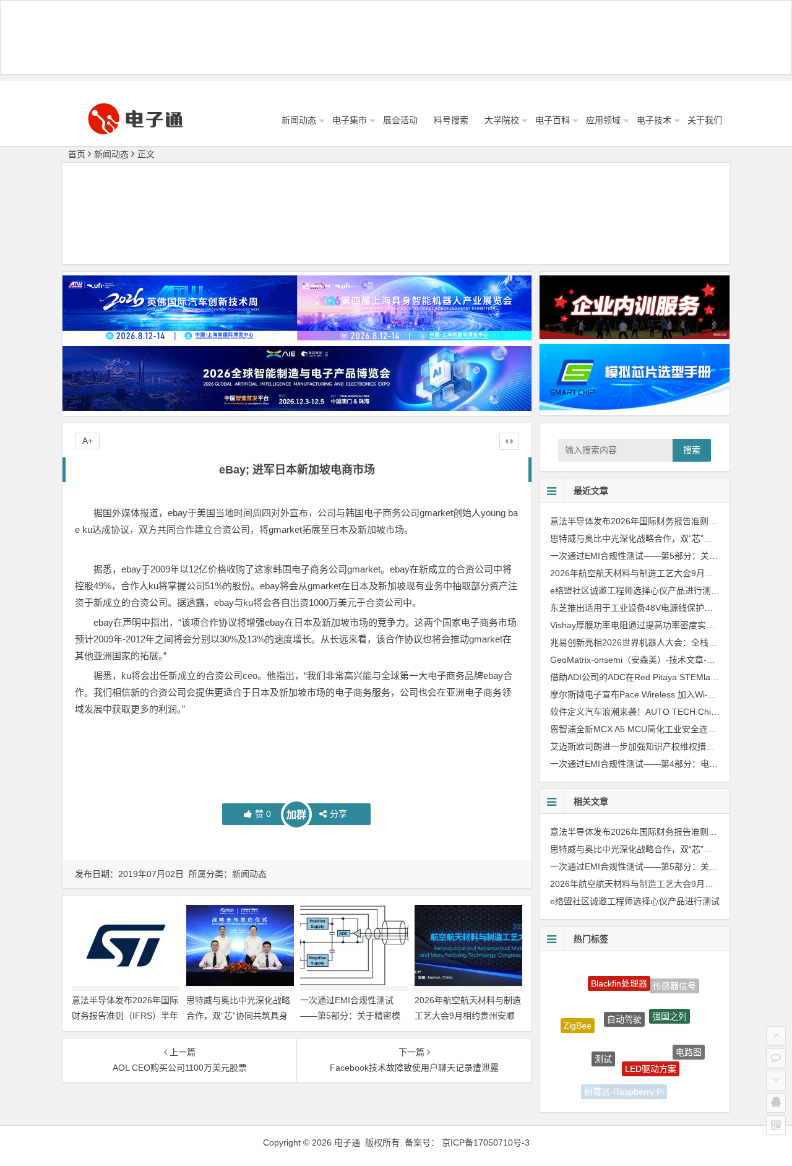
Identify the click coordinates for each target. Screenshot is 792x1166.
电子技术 (654, 120)
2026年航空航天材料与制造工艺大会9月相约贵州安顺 (653, 573)
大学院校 (501, 120)
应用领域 (603, 120)
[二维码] (776, 1125)
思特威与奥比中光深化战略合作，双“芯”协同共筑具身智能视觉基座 (238, 1015)
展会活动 (400, 120)
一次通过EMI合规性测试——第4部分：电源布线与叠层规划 (664, 764)
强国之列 (669, 1000)
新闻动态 (299, 120)
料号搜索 (451, 120)
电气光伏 (667, 1082)
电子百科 (552, 120)
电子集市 (349, 120)
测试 (603, 1041)
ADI (584, 1067)
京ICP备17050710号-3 (486, 1142)
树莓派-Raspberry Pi (624, 1085)
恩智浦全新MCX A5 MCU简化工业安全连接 (633, 729)
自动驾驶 (624, 999)
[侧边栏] (509, 441)
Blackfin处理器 (619, 974)
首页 (76, 154)
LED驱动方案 (650, 1050)
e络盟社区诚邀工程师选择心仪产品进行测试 (635, 590)
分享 (338, 814)
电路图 (689, 1042)
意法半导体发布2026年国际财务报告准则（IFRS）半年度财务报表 (125, 1015)
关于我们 (704, 120)
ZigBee (578, 1017)
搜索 (691, 450)
